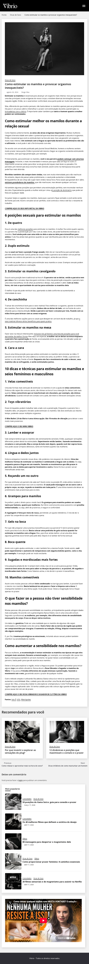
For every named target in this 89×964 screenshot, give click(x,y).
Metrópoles (26, 699)
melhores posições (25, 229)
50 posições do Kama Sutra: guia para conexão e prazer (49, 802)
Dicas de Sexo (10, 80)
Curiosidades (26, 799)
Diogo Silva (25, 92)
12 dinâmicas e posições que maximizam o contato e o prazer (66, 751)
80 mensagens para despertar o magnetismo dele (46, 842)
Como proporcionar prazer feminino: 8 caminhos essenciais (51, 861)
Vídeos (24, 838)
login (20, 780)
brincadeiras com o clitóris (15, 111)
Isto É (14, 699)
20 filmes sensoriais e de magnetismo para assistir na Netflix (52, 881)
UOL (18, 699)
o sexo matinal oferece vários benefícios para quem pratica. (42, 319)
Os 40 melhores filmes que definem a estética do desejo (49, 822)
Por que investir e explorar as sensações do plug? (20, 751)
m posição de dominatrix (62, 190)
